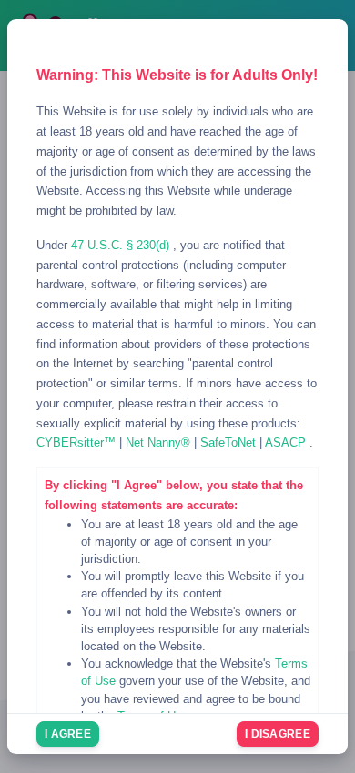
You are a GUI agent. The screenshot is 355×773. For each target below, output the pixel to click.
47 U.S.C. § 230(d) (122, 245)
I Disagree (277, 734)
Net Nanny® (160, 442)
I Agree (68, 734)
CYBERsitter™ (77, 442)
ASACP (287, 442)
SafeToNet (229, 442)
